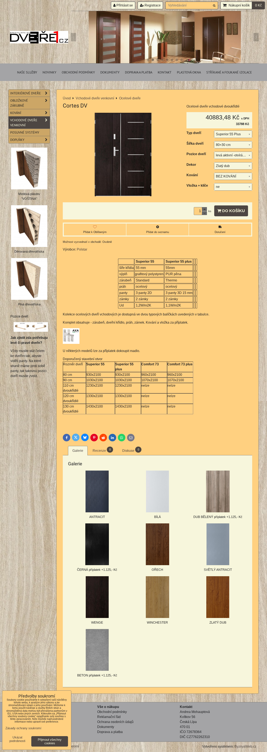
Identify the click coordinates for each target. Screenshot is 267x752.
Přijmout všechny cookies (50, 741)
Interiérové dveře (25, 93)
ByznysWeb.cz (245, 746)
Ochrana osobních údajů (115, 722)
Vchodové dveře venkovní (23, 122)
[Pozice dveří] (31, 327)
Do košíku (233, 211)
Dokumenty (110, 72)
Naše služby (27, 72)
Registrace (152, 5)
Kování (15, 113)
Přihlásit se (124, 5)
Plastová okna (189, 72)
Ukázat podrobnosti (17, 739)
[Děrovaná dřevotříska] (29, 226)
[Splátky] (97, 737)
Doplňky (17, 140)
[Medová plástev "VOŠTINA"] (29, 168)
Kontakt (164, 72)
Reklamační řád (109, 717)
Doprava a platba (138, 72)
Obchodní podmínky (78, 72)
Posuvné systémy (24, 132)
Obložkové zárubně (19, 103)
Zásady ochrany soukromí (23, 728)
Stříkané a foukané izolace (229, 72)
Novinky (49, 72)
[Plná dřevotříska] (29, 279)
